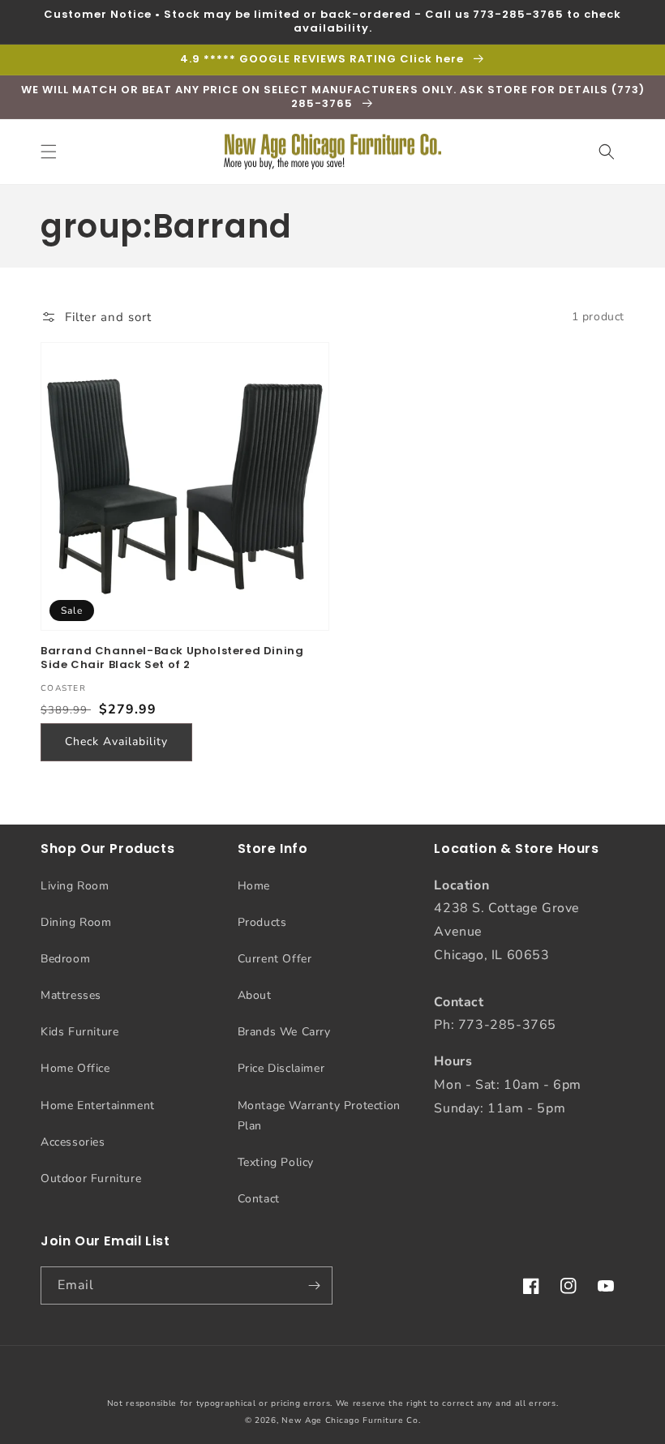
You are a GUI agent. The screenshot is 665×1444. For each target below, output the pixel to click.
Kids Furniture (79, 1031)
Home (254, 885)
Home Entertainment (98, 1105)
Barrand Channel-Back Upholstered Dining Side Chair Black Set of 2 (172, 658)
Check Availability (116, 741)
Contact (259, 1198)
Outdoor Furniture (91, 1178)
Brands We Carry (284, 1031)
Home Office (75, 1068)
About (255, 995)
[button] (48, 151)
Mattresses (71, 995)
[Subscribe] (314, 1285)
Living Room (75, 885)
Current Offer (275, 958)
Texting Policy (276, 1162)
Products (262, 922)
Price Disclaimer (281, 1068)
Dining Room (76, 922)
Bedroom (65, 958)
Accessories (73, 1142)
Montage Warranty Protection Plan (319, 1115)
